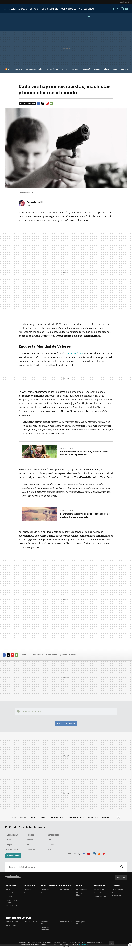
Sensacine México (45, 922)
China (106, 69)
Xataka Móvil (11, 893)
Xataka (9, 889)
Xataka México (12, 921)
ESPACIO (34, 8)
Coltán (44, 817)
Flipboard (117, 8)
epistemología (12, 849)
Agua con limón (108, 817)
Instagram (122, 8)
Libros (64, 69)
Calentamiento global (34, 69)
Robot (115, 69)
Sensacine (45, 889)
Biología (30, 839)
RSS (99, 853)
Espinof (44, 893)
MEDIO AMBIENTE (50, 8)
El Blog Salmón (117, 889)
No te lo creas (53, 834)
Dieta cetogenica (58, 817)
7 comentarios (29, 103)
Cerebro (124, 69)
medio (64, 654)
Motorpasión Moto (81, 894)
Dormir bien (93, 817)
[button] (34, 201)
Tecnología (86, 69)
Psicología (31, 834)
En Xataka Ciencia (66, 448)
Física (8, 839)
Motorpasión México (81, 922)
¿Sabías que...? (37, 654)
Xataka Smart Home (11, 901)
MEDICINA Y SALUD (18, 8)
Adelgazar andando (77, 817)
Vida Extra (28, 893)
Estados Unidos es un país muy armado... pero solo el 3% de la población (84, 453)
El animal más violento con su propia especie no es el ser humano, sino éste (85, 515)
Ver (67, 723)
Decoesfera (98, 893)
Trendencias (99, 889)
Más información (85, 944)
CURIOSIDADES (68, 8)
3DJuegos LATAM (30, 921)
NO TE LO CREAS (86, 8)
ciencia (51, 844)
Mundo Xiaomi (11, 905)
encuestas (52, 654)
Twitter (42, 103)
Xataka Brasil (11, 925)
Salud (50, 839)
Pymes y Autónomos (116, 894)
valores (74, 654)
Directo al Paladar (66, 889)
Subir (119, 877)
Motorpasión (81, 889)
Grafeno (34, 817)
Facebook (113, 8)
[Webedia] (126, 2)
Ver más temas (13, 855)
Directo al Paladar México (66, 922)
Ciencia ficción (52, 69)
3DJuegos (27, 889)
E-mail (51, 103)
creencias (31, 849)
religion (9, 844)
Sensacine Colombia (45, 928)
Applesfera (10, 896)
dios (49, 849)
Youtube (126, 8)
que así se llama (74, 353)
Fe (28, 844)
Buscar (122, 867)
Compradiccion (100, 896)
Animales (74, 69)
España (97, 69)
